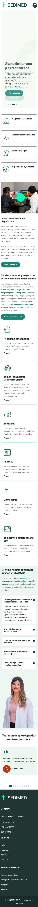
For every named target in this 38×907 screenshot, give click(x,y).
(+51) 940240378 (7, 827)
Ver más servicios (12, 317)
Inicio (3, 845)
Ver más (7, 353)
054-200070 (6, 832)
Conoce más (9, 265)
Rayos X (4, 889)
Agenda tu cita (6, 855)
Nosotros (4, 850)
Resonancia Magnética (9, 875)
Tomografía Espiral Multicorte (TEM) (14, 880)
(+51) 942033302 (7, 822)
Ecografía (4, 885)
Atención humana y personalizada (12, 630)
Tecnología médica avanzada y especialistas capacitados (18, 600)
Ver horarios (14, 93)
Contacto (4, 860)
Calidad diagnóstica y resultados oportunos (14, 664)
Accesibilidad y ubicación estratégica (15, 652)
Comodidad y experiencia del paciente (17, 641)
